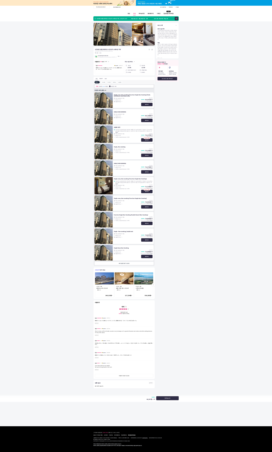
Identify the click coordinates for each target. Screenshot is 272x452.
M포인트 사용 (113, 86)
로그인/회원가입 (163, 7)
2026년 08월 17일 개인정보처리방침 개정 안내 (125, 7)
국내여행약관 (124, 435)
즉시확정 (109, 82)
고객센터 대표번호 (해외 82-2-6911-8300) (106, 432)
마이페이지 (171, 7)
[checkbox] (109, 86)
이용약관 (111, 435)
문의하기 (151, 383)
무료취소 (114, 82)
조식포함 (103, 82)
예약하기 (147, 104)
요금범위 (119, 82)
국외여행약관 (117, 435)
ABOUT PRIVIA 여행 (97, 435)
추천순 (96, 82)
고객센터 (177, 7)
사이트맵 (106, 435)
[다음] (153, 285)
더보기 (116, 132)
